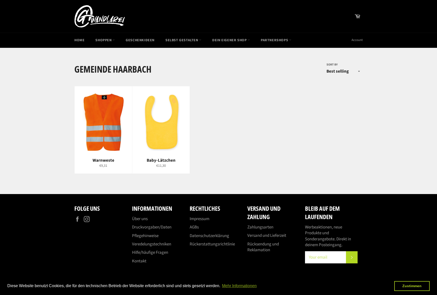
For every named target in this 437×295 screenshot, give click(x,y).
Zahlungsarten (260, 227)
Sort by (332, 65)
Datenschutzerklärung (209, 236)
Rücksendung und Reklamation (263, 247)
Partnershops (275, 40)
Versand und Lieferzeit (266, 236)
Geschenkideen (140, 40)
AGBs (194, 227)
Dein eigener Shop (230, 40)
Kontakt (139, 261)
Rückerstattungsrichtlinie (212, 244)
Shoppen (104, 40)
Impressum (199, 219)
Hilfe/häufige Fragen (150, 252)
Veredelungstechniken (151, 244)
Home (79, 40)
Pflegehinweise (145, 236)
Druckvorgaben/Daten (151, 227)
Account (357, 40)
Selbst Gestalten (182, 40)
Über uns (140, 219)
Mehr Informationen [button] (239, 286)
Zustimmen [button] (412, 286)
